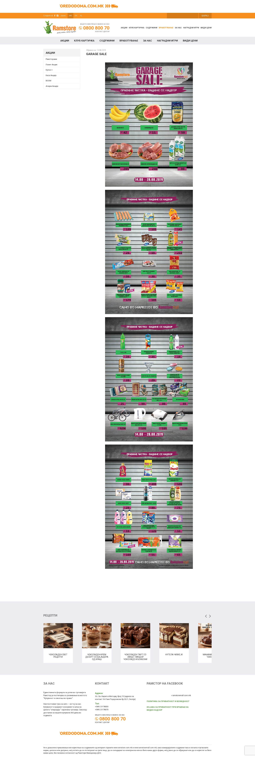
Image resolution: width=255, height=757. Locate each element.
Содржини (151, 28)
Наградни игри (191, 28)
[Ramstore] (59, 27)
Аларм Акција (52, 86)
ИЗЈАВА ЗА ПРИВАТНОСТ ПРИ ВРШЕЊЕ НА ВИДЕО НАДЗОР (167, 708)
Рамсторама (51, 59)
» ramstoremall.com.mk (181, 695)
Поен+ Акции (51, 64)
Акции (124, 28)
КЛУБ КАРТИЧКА (136, 28)
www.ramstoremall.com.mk (145, 748)
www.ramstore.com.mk (122, 748)
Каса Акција (51, 75)
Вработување (166, 28)
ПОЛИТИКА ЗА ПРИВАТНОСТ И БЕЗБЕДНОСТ (168, 701)
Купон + (49, 70)
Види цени (206, 28)
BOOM (48, 81)
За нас (178, 28)
